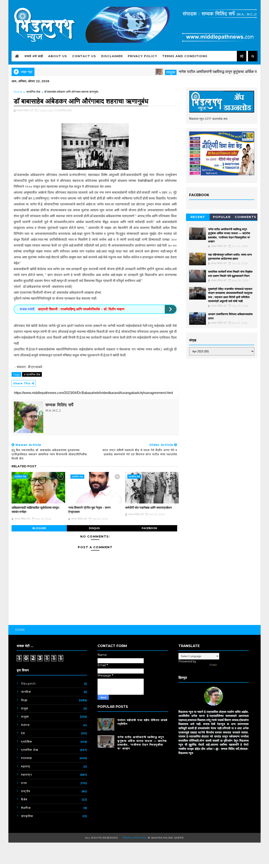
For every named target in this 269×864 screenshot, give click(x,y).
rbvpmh (28, 684)
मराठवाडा (26, 758)
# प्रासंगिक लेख (32, 374)
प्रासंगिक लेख (33, 91)
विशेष (24, 799)
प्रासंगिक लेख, (64, 110)
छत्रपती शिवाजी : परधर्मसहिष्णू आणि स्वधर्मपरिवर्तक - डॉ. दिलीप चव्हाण (80, 309)
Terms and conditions (184, 56)
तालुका (156, 72)
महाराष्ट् (25, 766)
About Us (57, 56)
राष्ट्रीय (25, 791)
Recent (198, 217)
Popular (222, 217)
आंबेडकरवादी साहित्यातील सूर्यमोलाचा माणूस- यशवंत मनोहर (36, 510)
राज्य (24, 783)
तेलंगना (25, 725)
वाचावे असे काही (34, 56)
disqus (94, 528)
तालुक (24, 708)
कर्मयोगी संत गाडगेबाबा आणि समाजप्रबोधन (148, 508)
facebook (149, 528)
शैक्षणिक (26, 808)
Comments (245, 217)
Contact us (84, 56)
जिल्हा (24, 700)
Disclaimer (112, 56)
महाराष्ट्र (26, 775)
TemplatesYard (134, 837)
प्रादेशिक (26, 742)
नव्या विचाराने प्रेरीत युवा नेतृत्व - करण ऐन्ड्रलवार (89, 510)
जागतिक (26, 692)
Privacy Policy (142, 56)
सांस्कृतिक (27, 816)
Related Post (24, 466)
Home (18, 91)
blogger (39, 528)
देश (23, 733)
